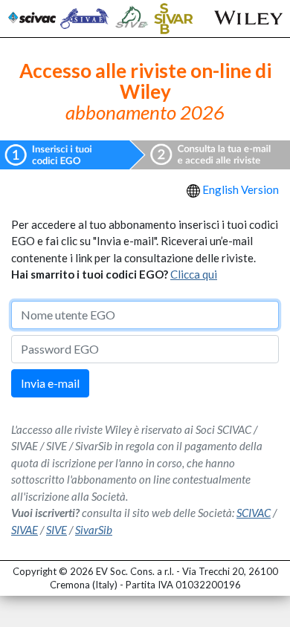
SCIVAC (253, 512)
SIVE (56, 529)
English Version (240, 189)
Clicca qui (193, 274)
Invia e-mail (50, 383)
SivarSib (93, 529)
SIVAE (24, 529)
